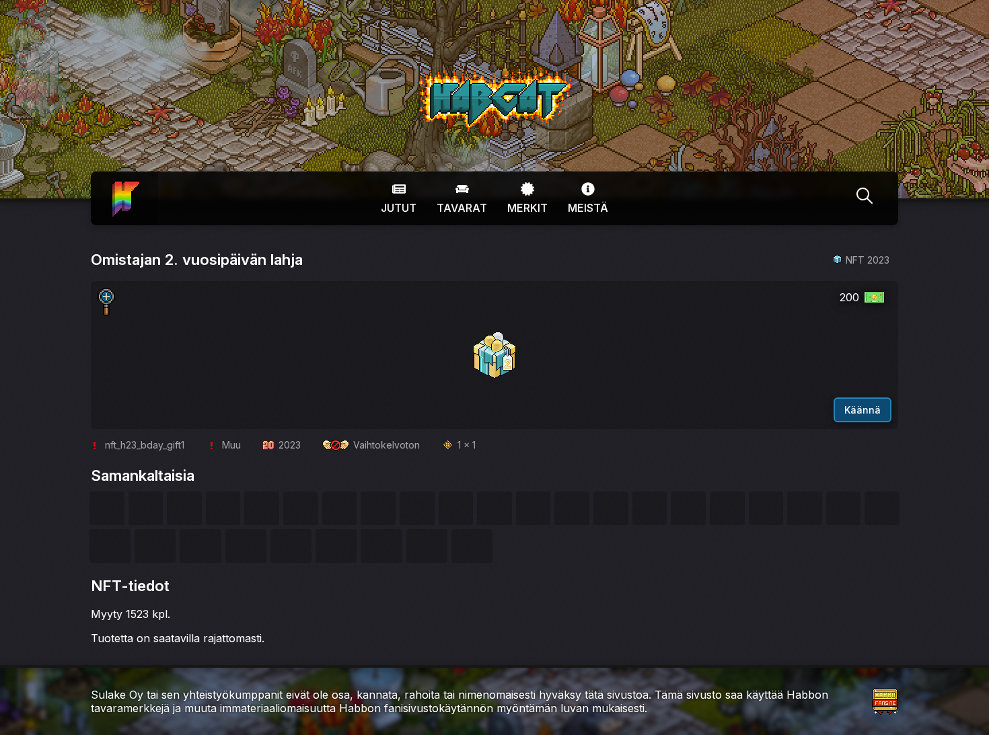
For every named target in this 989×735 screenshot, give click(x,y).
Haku (864, 198)
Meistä (588, 208)
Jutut (398, 208)
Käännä (862, 410)
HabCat (433, 73)
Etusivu (124, 189)
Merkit (527, 208)
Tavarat (462, 208)
